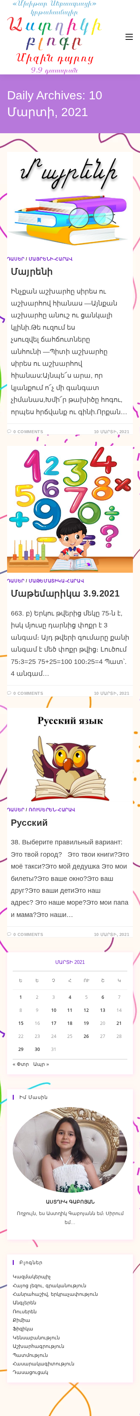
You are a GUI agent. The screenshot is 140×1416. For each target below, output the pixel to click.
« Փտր (21, 1064)
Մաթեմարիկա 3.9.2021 (65, 593)
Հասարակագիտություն (43, 1364)
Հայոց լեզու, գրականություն (49, 1285)
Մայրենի (32, 271)
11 (69, 1010)
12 (86, 1010)
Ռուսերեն (25, 1311)
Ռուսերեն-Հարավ (52, 809)
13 (102, 1010)
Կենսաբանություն (36, 1337)
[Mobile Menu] (107, 37)
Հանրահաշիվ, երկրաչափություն (55, 1294)
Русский (29, 823)
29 (21, 1049)
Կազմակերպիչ (32, 1276)
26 (86, 1036)
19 (86, 1023)
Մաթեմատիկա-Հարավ (56, 581)
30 (37, 1049)
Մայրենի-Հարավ (51, 259)
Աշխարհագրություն (38, 1346)
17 (53, 1023)
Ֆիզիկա (23, 1329)
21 (119, 1023)
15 (21, 1023)
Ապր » (41, 1064)
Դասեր (16, 259)
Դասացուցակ (30, 1372)
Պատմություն (30, 1355)
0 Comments (28, 431)
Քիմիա (21, 1320)
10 (53, 1010)
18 (69, 1023)
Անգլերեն (24, 1302)
